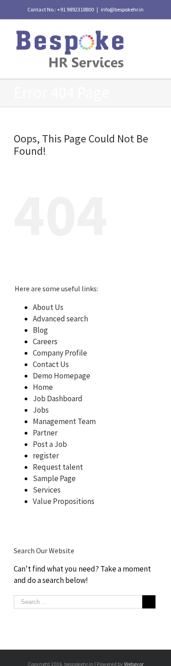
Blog (40, 330)
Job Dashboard (58, 398)
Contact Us (51, 364)
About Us (48, 307)
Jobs (41, 410)
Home (43, 387)
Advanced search (60, 319)
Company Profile (60, 353)
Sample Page (54, 478)
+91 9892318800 (75, 9)
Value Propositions (63, 501)
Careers (45, 341)
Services (47, 490)
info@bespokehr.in (122, 9)
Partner (45, 433)
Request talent (58, 467)
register (46, 456)
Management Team (64, 421)
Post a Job (50, 444)
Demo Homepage (61, 376)
